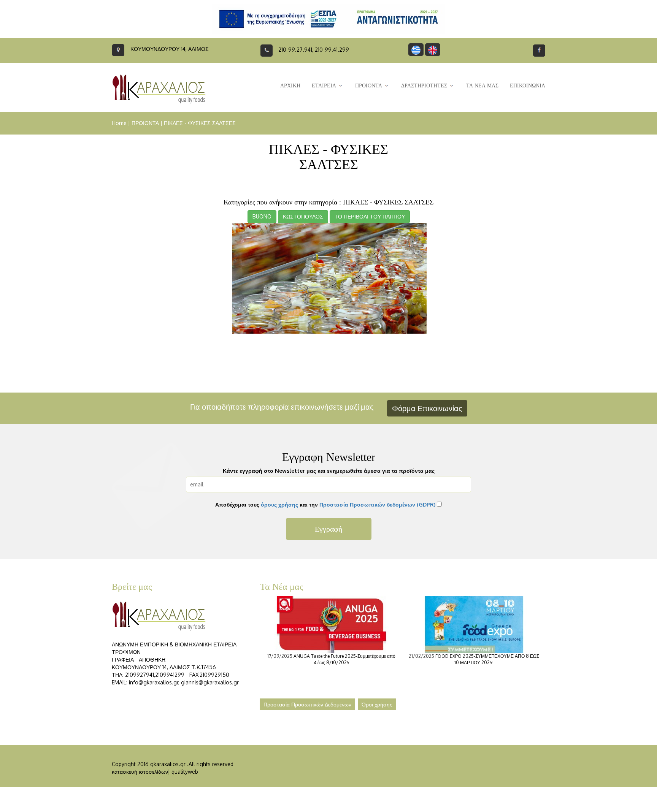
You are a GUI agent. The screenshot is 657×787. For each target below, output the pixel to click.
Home (119, 123)
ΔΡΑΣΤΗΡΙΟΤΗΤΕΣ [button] (425, 85)
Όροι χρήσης (377, 704)
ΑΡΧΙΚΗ (290, 85)
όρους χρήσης (279, 504)
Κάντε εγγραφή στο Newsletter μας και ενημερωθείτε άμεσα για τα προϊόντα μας (329, 470)
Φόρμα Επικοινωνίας (427, 408)
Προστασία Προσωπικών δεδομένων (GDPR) (377, 504)
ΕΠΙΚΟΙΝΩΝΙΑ (527, 85)
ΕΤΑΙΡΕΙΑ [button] (325, 85)
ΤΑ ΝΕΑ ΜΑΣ (482, 85)
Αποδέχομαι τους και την (325, 504)
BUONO (261, 216)
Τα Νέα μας (281, 587)
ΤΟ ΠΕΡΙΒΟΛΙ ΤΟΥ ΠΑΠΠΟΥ (370, 216)
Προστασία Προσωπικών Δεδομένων (307, 704)
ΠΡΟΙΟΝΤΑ (145, 123)
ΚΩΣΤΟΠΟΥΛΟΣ (303, 216)
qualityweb (184, 771)
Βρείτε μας (132, 587)
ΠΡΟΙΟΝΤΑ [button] (369, 85)
